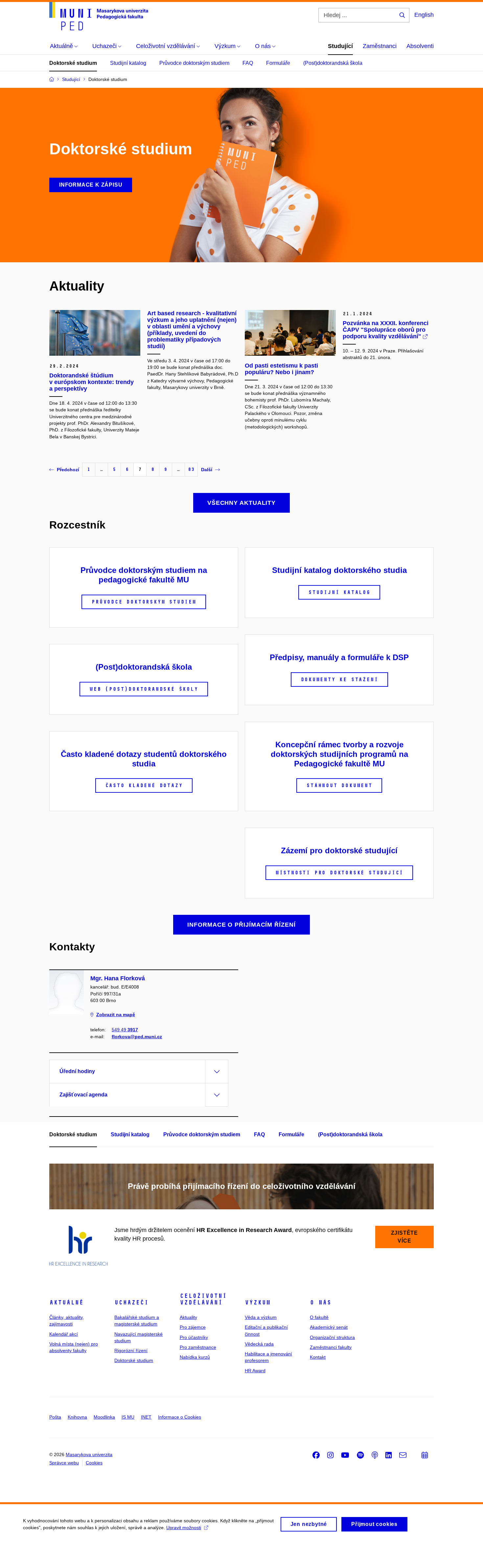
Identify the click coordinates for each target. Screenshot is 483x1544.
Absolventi (420, 46)
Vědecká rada (259, 1344)
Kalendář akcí (63, 1334)
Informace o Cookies (179, 1417)
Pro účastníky (194, 1337)
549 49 (125, 1029)
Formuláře (278, 63)
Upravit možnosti (183, 1527)
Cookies (94, 1462)
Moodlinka (104, 1417)
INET (146, 1417)
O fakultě (319, 1317)
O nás (320, 1302)
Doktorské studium (73, 63)
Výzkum (257, 1302)
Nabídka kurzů (195, 1357)
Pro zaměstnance (198, 1347)
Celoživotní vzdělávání (203, 1299)
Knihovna (77, 1417)
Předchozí (68, 469)
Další (206, 469)
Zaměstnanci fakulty (331, 1347)
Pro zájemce (193, 1327)
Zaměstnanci (380, 46)
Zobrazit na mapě (115, 1014)
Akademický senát (329, 1327)
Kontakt (318, 1357)
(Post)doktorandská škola (332, 63)
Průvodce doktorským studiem (194, 63)
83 (191, 469)
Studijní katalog (128, 63)
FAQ (247, 63)
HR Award (255, 1370)
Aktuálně (66, 1302)
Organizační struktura (332, 1337)
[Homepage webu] (98, 16)
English (424, 15)
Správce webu (64, 1462)
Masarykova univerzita (89, 1454)
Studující (340, 46)
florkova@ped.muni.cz (137, 1036)
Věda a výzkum (261, 1317)
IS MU (128, 1417)
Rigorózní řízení (131, 1350)
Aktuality (188, 1317)
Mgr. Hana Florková (117, 978)
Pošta (55, 1417)
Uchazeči (131, 1302)
